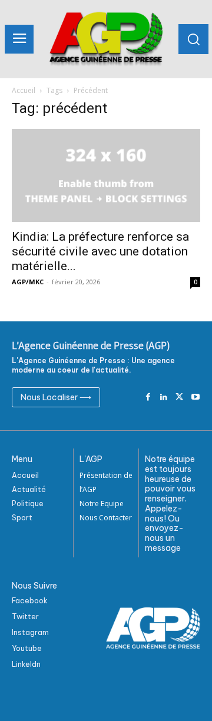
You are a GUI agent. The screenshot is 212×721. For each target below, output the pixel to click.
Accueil (23, 90)
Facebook (30, 600)
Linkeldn (26, 664)
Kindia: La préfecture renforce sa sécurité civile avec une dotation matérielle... (100, 251)
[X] (179, 398)
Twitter (25, 616)
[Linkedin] (164, 398)
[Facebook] (148, 398)
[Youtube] (195, 398)
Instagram (30, 632)
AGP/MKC (28, 281)
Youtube (27, 648)
